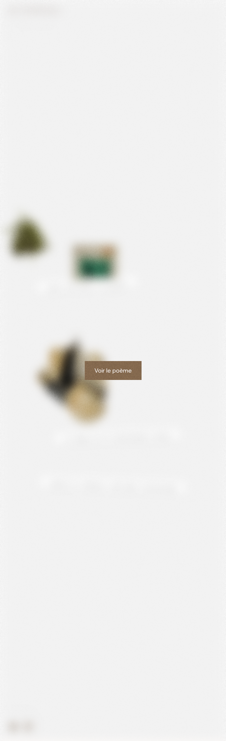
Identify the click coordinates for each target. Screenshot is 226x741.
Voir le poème (113, 370)
